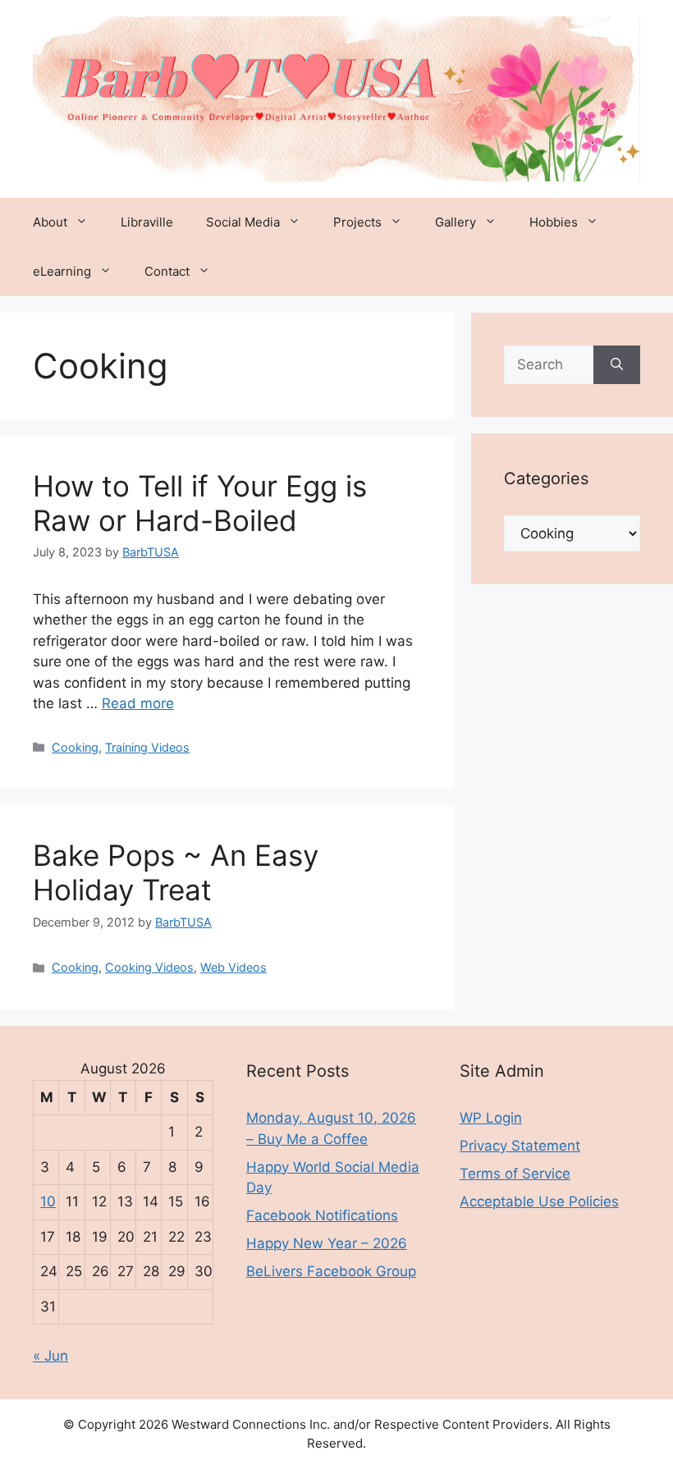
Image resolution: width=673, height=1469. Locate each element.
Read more (138, 703)
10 (48, 1201)
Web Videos (233, 967)
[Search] (616, 365)
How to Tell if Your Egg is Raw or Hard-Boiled (200, 503)
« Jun (50, 1356)
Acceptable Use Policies (539, 1201)
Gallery (455, 222)
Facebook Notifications (322, 1215)
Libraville (147, 222)
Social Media (243, 222)
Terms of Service (515, 1173)
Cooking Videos (149, 967)
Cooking (75, 747)
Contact (167, 271)
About (50, 222)
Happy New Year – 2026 (326, 1243)
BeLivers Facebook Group (331, 1271)
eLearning (62, 271)
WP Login (491, 1118)
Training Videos (147, 747)
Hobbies (553, 222)
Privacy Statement (520, 1145)
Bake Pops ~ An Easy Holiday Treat (175, 872)
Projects (357, 222)
